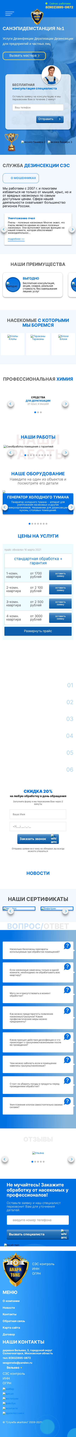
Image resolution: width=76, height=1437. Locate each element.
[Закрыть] (62, 1419)
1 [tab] (35, 412)
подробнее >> (16, 239)
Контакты (9, 1314)
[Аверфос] (19, 908)
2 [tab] (38, 412)
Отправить (45, 119)
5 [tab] (36, 455)
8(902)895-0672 (59, 7)
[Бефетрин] (57, 908)
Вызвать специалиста (26, 1234)
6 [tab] (39, 455)
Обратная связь (14, 1321)
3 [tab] (41, 412)
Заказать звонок (33, 839)
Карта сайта (11, 1327)
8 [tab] (45, 455)
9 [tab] (48, 455)
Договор (9, 1334)
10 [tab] (51, 455)
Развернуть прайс (38, 631)
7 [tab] (42, 455)
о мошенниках (23, 178)
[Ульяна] (38, 1153)
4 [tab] (34, 455)
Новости (9, 1307)
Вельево (13, 1367)
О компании (11, 1301)
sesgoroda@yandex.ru (17, 1362)
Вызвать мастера (22, 55)
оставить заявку (60, 574)
